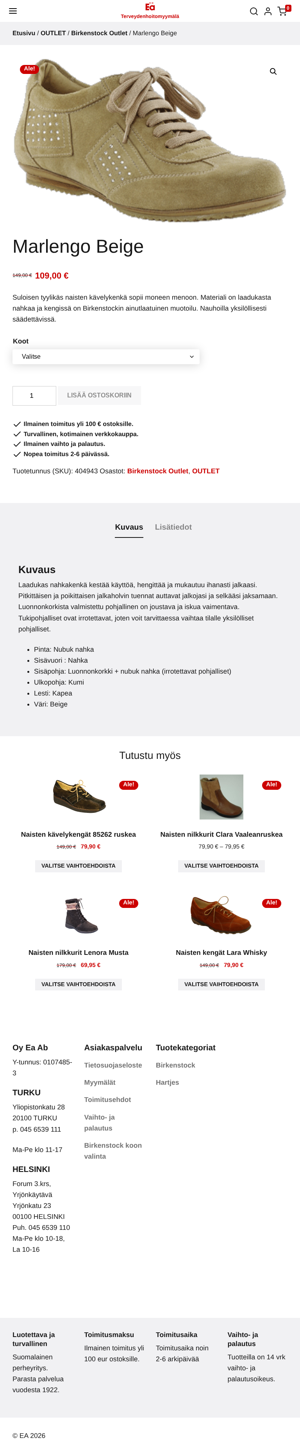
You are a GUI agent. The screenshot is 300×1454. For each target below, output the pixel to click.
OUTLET (53, 33)
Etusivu (23, 33)
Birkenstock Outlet (99, 33)
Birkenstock (175, 1065)
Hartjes (167, 1082)
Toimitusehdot (107, 1100)
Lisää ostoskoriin (99, 395)
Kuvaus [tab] (129, 527)
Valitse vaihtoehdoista (78, 866)
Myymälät (100, 1082)
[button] (13, 11)
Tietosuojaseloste (113, 1065)
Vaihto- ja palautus (99, 1122)
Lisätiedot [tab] (173, 527)
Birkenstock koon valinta (113, 1150)
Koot (21, 341)
